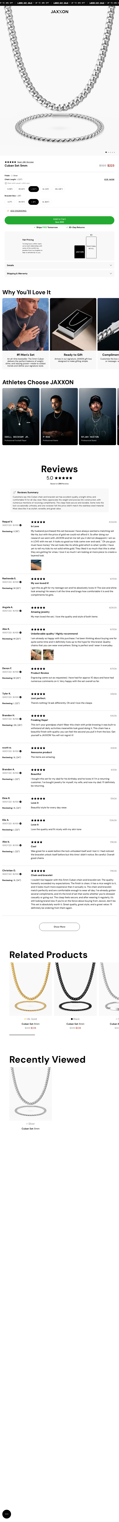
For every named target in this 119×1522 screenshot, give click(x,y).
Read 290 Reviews (25, 162)
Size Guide (109, 179)
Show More (59, 926)
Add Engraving (18, 210)
